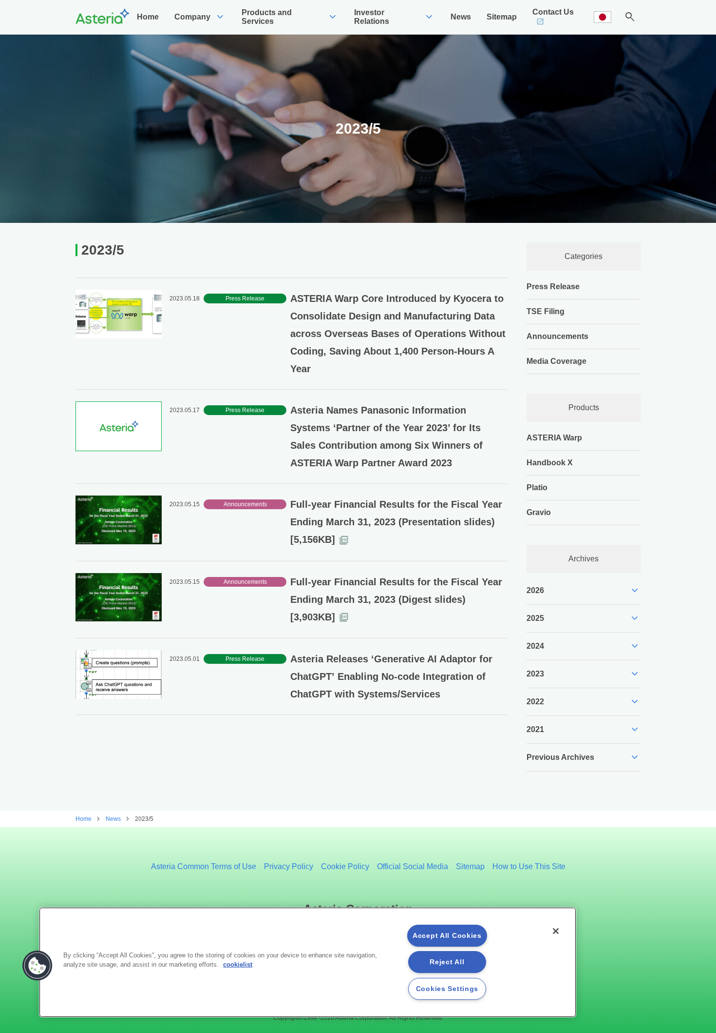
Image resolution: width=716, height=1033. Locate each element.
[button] (37, 965)
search (630, 17)
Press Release (553, 286)
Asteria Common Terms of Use (203, 866)
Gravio (539, 512)
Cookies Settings (447, 989)
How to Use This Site (528, 866)
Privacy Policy (288, 866)
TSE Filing (546, 311)
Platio (537, 487)
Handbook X (550, 462)
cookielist (237, 964)
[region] (307, 962)
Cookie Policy (345, 866)
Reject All (447, 962)
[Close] (555, 931)
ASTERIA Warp (554, 438)
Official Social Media (412, 866)
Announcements (557, 336)
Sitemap (470, 866)
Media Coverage (556, 361)
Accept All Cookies (447, 935)
